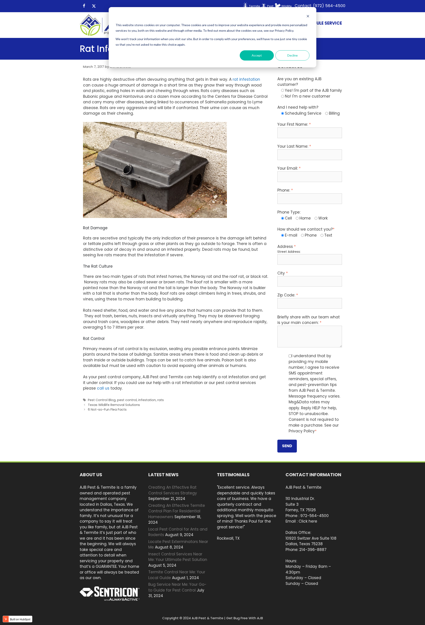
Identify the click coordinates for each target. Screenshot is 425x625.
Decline (292, 55)
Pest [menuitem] (270, 6)
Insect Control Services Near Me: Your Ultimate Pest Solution (177, 556)
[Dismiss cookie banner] (307, 17)
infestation (147, 400)
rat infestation (246, 79)
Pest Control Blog (102, 400)
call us (103, 388)
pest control (127, 400)
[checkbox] (309, 93)
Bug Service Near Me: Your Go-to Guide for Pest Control (177, 587)
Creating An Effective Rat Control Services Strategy (172, 490)
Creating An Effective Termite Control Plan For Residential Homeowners (176, 511)
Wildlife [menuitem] (286, 6)
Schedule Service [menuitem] (322, 23)
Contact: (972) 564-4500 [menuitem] (320, 5)
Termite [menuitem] (254, 6)
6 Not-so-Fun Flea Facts (107, 409)
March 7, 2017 (93, 67)
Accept (257, 55)
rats (160, 400)
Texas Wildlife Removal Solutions (114, 405)
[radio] (311, 90)
